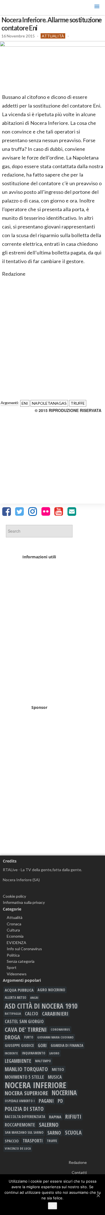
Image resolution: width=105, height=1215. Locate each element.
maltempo (43, 1061)
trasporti (33, 1141)
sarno (54, 1132)
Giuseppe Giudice (19, 1045)
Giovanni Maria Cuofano (55, 1037)
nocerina (64, 1093)
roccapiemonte (20, 1125)
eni (25, 403)
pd (60, 1100)
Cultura (13, 930)
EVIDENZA (16, 942)
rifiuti (73, 1116)
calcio (31, 1014)
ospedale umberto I (20, 1101)
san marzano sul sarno (24, 1132)
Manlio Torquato (26, 1069)
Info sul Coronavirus (24, 948)
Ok (52, 1206)
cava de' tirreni (26, 1029)
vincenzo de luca (18, 1148)
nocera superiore (26, 1093)
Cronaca (14, 923)
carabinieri (55, 1013)
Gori (42, 1045)
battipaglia (13, 1014)
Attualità (53, 36)
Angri (34, 997)
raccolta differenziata (25, 1116)
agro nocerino (51, 989)
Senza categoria (20, 961)
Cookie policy (14, 896)
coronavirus (60, 1029)
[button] (97, 7)
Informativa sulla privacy (24, 902)
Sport (12, 967)
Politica (13, 955)
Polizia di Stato (24, 1109)
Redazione (78, 1162)
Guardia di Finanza (67, 1045)
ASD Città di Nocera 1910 (41, 1005)
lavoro (54, 1053)
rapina (55, 1116)
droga (12, 1037)
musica (55, 1077)
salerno (49, 1124)
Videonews (17, 973)
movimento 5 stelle (24, 1077)
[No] (98, 1195)
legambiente (18, 1061)
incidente (11, 1053)
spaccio (12, 1140)
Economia (15, 936)
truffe (78, 403)
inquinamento (33, 1053)
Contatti (79, 1172)
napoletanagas (49, 403)
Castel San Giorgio (24, 1021)
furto (28, 1037)
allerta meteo (15, 997)
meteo (58, 1069)
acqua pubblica (19, 990)
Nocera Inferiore (35, 1085)
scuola (73, 1132)
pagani (46, 1100)
